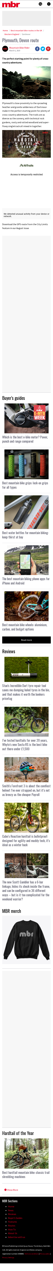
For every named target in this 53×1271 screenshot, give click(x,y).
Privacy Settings (8, 1257)
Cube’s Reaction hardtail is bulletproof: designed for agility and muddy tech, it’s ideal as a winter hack (26, 840)
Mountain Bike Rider (19, 47)
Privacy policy (45, 1254)
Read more (26, 639)
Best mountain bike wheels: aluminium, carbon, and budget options (24, 626)
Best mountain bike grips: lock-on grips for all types (25, 485)
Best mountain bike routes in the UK (26, 30)
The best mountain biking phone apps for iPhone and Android (26, 580)
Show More (12, 1189)
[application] (26, 144)
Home (5, 30)
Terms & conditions (31, 1254)
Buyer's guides (13, 397)
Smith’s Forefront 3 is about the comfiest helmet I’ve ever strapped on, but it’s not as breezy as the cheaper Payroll (26, 790)
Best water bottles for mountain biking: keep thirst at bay (25, 534)
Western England (11, 34)
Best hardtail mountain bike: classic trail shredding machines (26, 1174)
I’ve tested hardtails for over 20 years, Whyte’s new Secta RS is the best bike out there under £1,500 (24, 744)
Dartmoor (26, 34)
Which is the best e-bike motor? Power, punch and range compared (25, 439)
